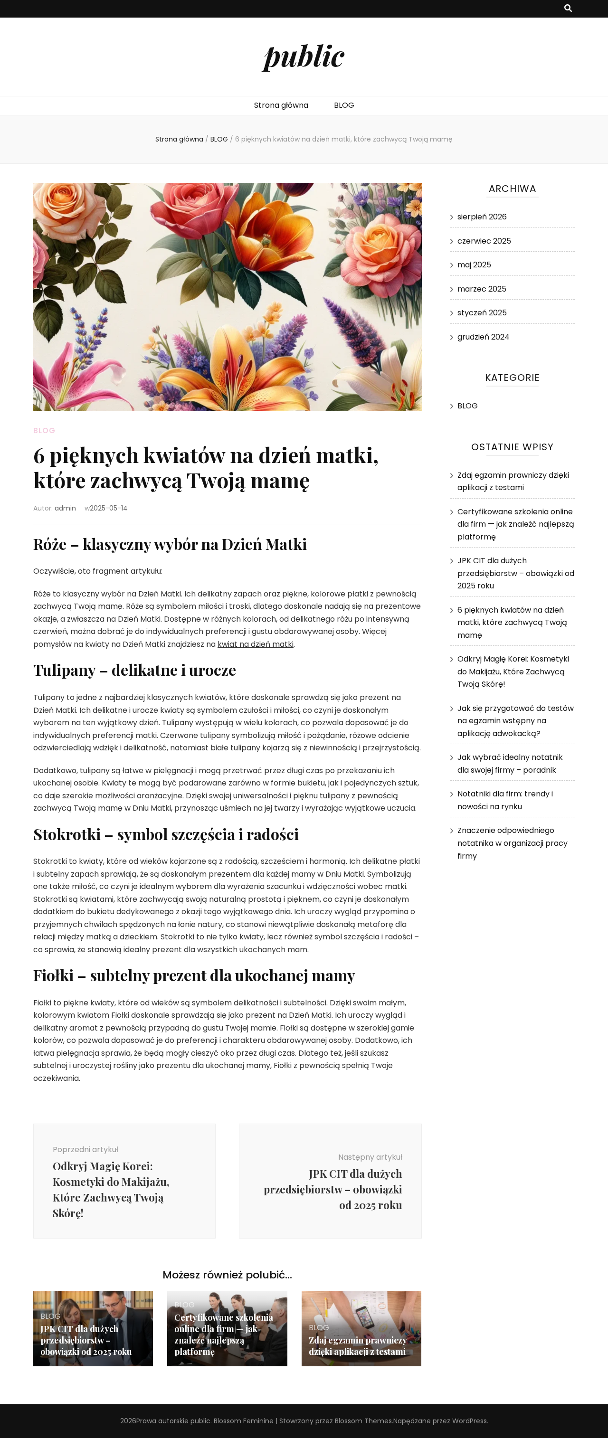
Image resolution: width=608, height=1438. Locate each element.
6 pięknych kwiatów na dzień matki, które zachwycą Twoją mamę (512, 623)
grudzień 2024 (483, 336)
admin (65, 508)
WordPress (469, 1421)
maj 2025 (474, 264)
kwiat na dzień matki (256, 644)
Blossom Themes (363, 1421)
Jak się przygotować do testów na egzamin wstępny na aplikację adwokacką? (515, 721)
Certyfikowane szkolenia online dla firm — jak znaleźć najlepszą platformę (223, 1334)
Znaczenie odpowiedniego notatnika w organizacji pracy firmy (512, 843)
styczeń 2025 (482, 312)
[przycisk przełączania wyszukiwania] (568, 8)
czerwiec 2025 (484, 241)
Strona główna (281, 105)
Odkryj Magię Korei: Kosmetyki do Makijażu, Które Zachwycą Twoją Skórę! (513, 671)
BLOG (344, 105)
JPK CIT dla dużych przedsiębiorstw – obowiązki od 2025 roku (86, 1340)
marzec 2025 (481, 289)
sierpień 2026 (482, 216)
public (304, 55)
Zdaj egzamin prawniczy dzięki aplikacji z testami (358, 1345)
